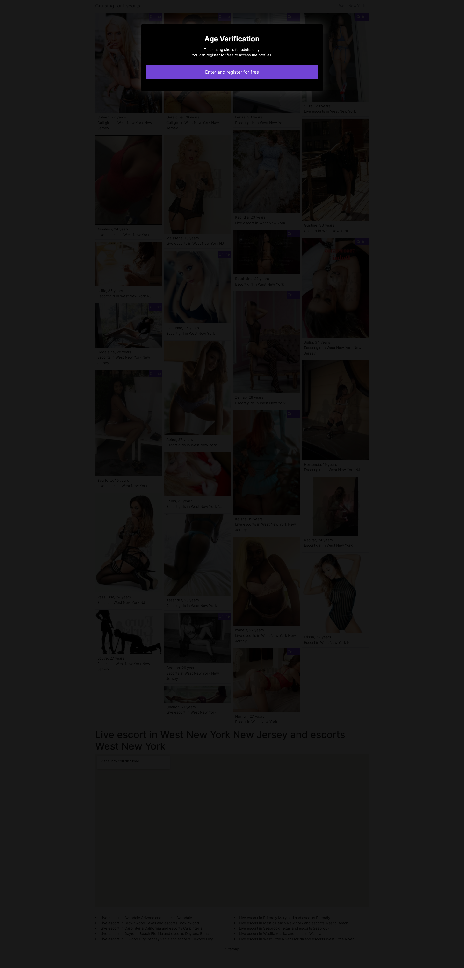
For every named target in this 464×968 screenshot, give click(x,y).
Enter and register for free (232, 72)
